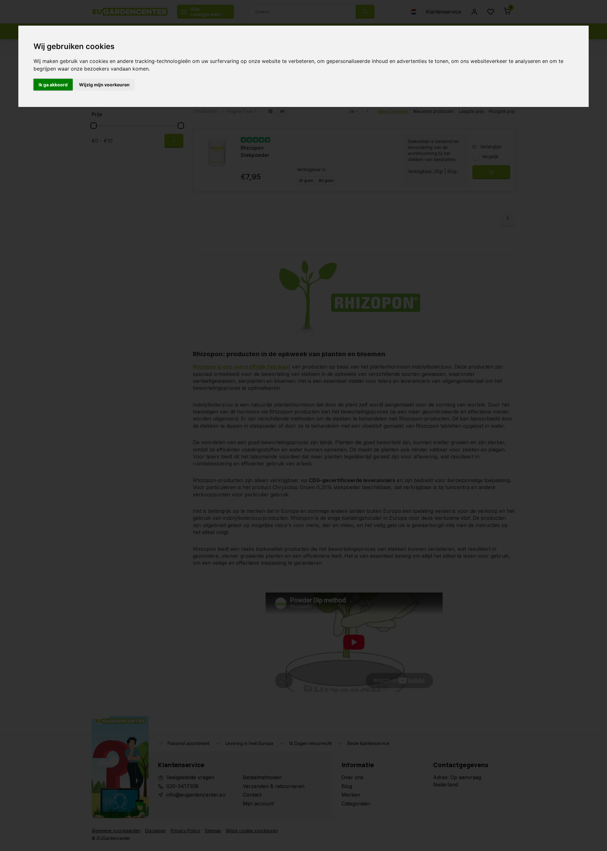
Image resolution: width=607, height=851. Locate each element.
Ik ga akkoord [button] (53, 84)
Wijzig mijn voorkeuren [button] (104, 84)
